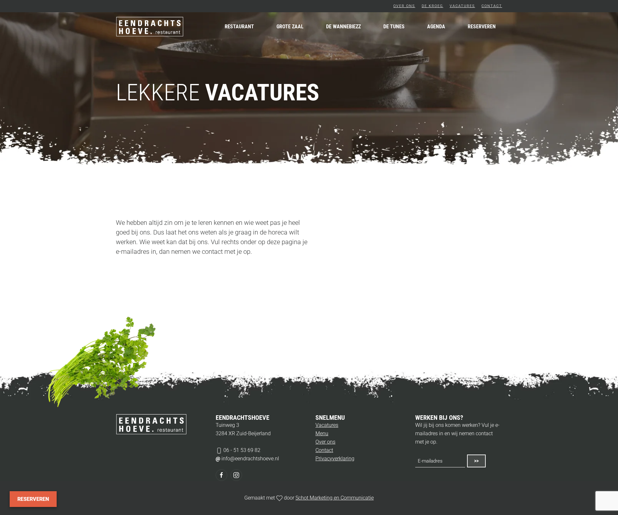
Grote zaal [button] (290, 26)
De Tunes (394, 26)
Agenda (436, 26)
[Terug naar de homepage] (149, 26)
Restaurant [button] (239, 26)
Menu (321, 433)
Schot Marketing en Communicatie (334, 498)
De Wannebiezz (343, 26)
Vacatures (462, 6)
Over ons (404, 6)
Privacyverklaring (334, 458)
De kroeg (432, 6)
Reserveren (482, 26)
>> (476, 461)
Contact (492, 6)
